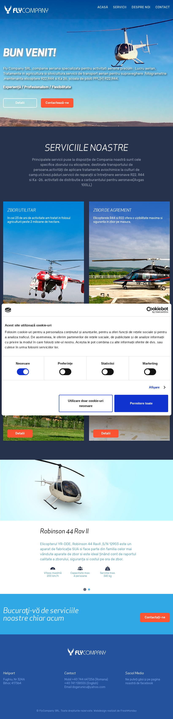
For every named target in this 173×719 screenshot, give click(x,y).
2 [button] (89, 589)
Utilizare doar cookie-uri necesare (85, 403)
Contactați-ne (155, 617)
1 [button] (84, 589)
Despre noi (141, 7)
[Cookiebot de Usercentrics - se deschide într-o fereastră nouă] (149, 310)
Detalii (20, 103)
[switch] (65, 371)
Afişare (154, 387)
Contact (162, 7)
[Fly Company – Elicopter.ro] (26, 9)
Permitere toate (141, 403)
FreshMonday (128, 710)
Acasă (102, 7)
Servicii (120, 7)
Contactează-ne (57, 103)
